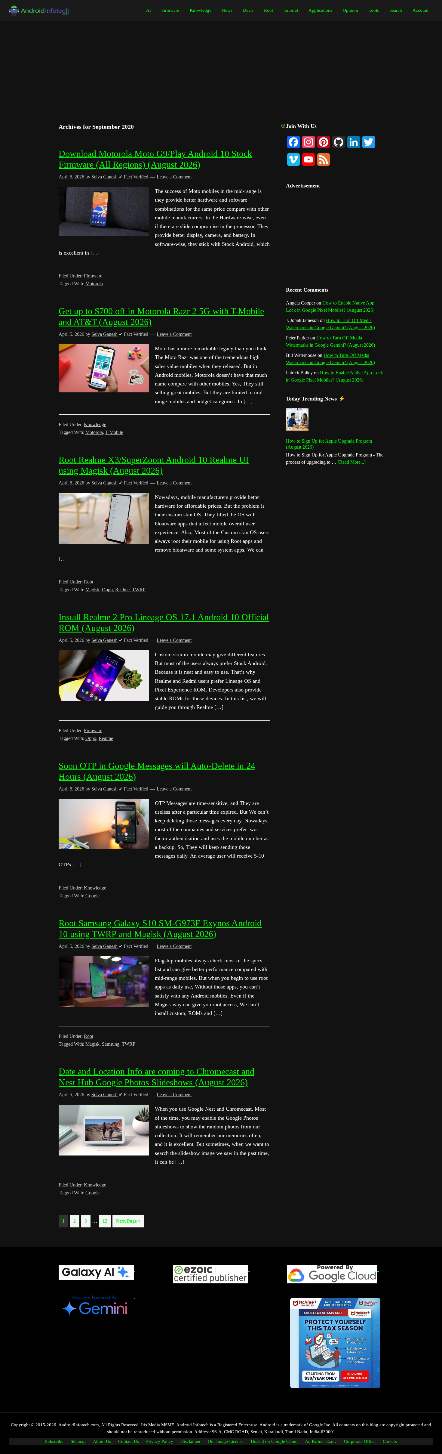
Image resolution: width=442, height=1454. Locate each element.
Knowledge (95, 424)
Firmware (93, 275)
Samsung (110, 1044)
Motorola (94, 283)
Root (88, 581)
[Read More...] (352, 462)
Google (92, 895)
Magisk (92, 589)
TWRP (139, 589)
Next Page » (128, 1222)
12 (106, 1221)
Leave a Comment (174, 176)
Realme (122, 589)
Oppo (107, 589)
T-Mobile (114, 432)
